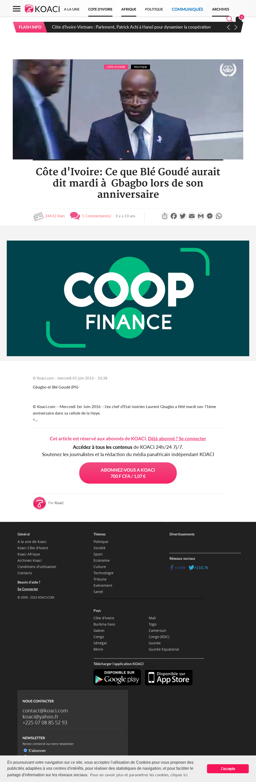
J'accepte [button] (228, 768)
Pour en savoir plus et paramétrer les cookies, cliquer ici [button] (139, 774)
